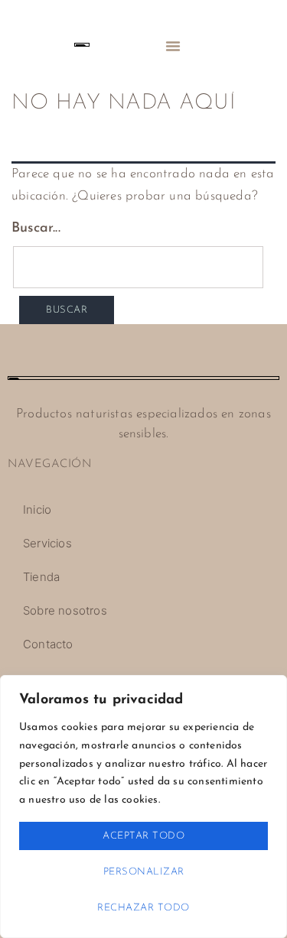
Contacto (48, 644)
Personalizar (143, 872)
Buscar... (35, 228)
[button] (172, 45)
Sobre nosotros (65, 610)
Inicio (37, 509)
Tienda (41, 577)
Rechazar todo (143, 908)
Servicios (47, 543)
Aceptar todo (143, 836)
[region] (143, 806)
